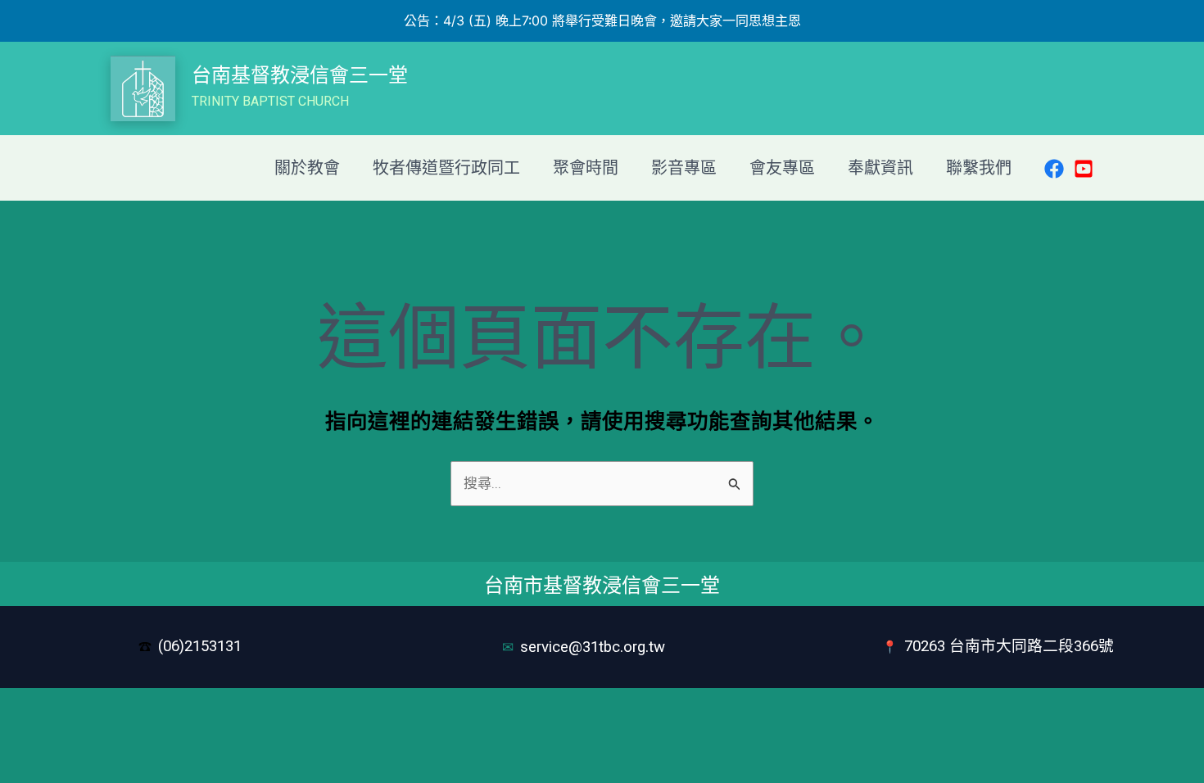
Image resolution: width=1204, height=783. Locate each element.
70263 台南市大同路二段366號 (1009, 646)
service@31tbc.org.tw (594, 647)
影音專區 (684, 168)
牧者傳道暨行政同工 (446, 168)
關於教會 (307, 168)
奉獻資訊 (880, 168)
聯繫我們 (979, 168)
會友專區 (782, 168)
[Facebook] (1054, 169)
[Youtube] (1083, 169)
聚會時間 (585, 168)
